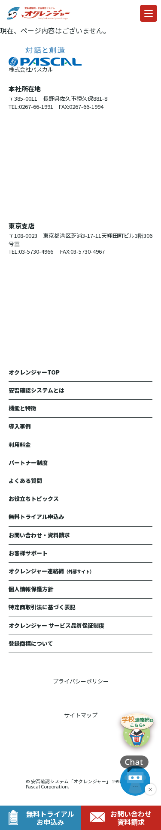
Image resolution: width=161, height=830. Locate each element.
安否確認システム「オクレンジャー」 (71, 781)
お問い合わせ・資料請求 (39, 535)
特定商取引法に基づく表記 (42, 607)
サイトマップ (80, 715)
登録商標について (31, 643)
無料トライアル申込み (36, 516)
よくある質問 (25, 480)
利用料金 (20, 444)
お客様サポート (28, 553)
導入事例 (20, 426)
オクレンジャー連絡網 (51, 571)
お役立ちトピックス (34, 498)
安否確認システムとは (36, 390)
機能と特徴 (22, 408)
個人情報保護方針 (31, 589)
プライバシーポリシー (81, 681)
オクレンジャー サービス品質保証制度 (56, 625)
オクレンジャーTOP (34, 372)
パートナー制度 (28, 462)
